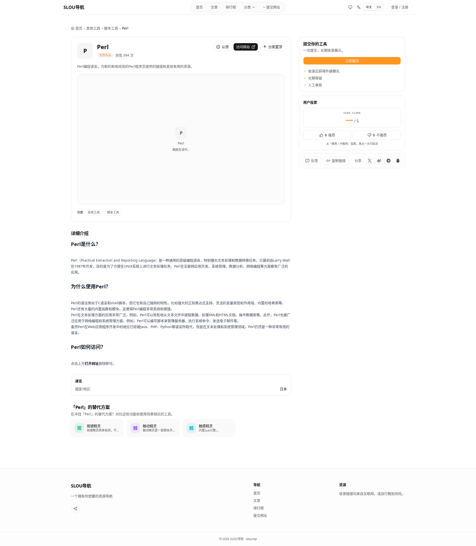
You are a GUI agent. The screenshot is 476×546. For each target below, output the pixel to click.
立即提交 (352, 60)
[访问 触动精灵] (135, 428)
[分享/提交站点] (75, 508)
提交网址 (273, 7)
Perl (103, 47)
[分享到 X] (370, 161)
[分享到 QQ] (398, 161)
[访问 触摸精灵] (191, 428)
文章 (214, 7)
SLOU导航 (73, 7)
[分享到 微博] (379, 161)
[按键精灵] (97, 428)
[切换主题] (350, 7)
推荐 (330, 135)
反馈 (314, 160)
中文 (369, 7)
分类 (247, 7)
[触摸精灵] (209, 428)
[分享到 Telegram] (388, 161)
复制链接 (339, 160)
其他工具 (93, 28)
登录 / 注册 (399, 7)
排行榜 (231, 7)
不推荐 (380, 135)
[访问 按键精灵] (79, 428)
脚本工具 (111, 28)
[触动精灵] (153, 428)
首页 (199, 7)
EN (379, 7)
